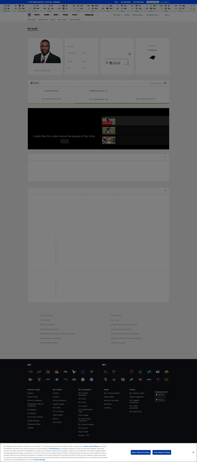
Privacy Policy (51, 448)
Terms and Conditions (90, 446)
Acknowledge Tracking (162, 452)
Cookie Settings (22, 460)
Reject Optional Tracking (140, 452)
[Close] (193, 452)
